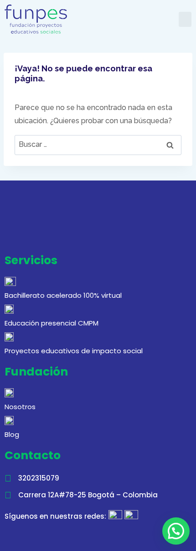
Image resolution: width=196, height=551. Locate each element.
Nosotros (20, 406)
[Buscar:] (98, 144)
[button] (185, 19)
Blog (12, 434)
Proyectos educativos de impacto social (74, 351)
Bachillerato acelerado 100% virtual (63, 295)
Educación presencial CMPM (51, 323)
